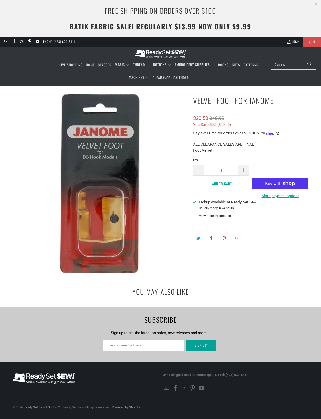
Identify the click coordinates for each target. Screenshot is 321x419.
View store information (215, 216)
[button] (122, 65)
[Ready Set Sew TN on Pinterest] (29, 41)
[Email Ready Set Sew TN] (6, 41)
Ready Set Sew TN (37, 407)
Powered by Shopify (126, 407)
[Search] (309, 64)
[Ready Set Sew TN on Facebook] (14, 41)
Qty (195, 160)
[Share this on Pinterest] (224, 238)
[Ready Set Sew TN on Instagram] (22, 41)
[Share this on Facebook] (211, 238)
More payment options (280, 196)
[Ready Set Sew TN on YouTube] (37, 41)
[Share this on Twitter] (198, 238)
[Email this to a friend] (237, 238)
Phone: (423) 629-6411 (59, 41)
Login (296, 41)
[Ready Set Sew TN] (160, 54)
